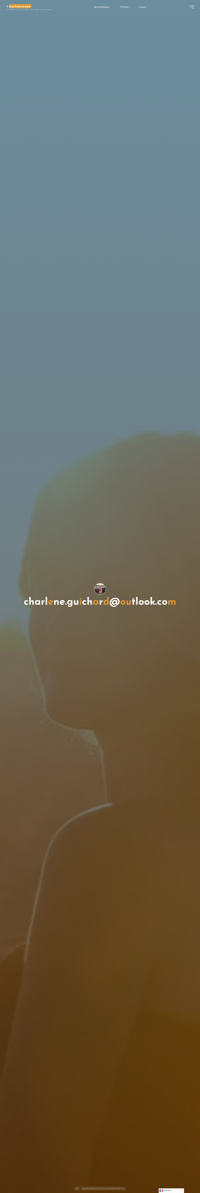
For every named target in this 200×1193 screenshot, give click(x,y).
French (167, 1190)
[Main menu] (191, 7)
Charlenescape (19, 6)
